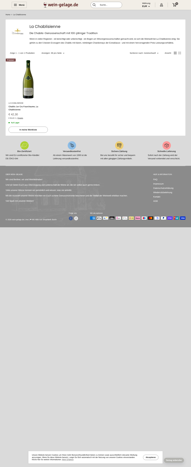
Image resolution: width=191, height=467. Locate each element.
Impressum (158, 184)
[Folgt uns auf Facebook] (71, 218)
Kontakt (156, 197)
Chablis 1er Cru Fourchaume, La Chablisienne (23, 108)
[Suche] (94, 5)
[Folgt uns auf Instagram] (76, 218)
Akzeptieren (151, 457)
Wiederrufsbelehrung (162, 192)
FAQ (155, 179)
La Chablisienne (16, 103)
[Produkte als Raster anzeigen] (175, 53)
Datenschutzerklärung (163, 188)
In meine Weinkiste (28, 130)
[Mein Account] (161, 4)
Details (20, 118)
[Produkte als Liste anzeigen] (180, 53)
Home (8, 15)
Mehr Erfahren (68, 459)
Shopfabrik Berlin (50, 220)
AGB (155, 201)
